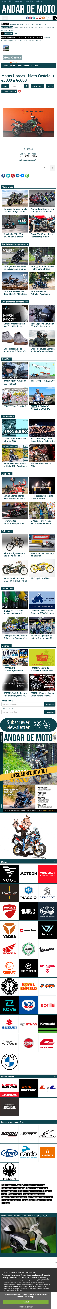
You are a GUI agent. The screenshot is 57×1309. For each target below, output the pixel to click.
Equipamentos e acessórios (14, 301)
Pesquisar (50, 704)
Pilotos (48, 1200)
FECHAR (26, 1302)
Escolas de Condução (11, 1200)
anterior (47, 37)
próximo (39, 40)
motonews (29, 27)
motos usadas (29, 24)
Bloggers (39, 1200)
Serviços (5, 1203)
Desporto (6, 473)
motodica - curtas (7, 30)
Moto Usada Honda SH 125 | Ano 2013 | (24, 1215)
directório (8, 33)
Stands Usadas (33, 1191)
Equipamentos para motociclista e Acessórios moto (24, 1188)
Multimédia (7, 416)
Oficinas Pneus (15, 1194)
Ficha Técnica (16, 1272)
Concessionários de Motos (13, 1191)
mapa (15, 33)
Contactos (35, 66)
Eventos (5, 645)
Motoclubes (28, 1200)
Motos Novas (9, 66)
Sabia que (6, 531)
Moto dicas (7, 588)
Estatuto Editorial (29, 1272)
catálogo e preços (16, 24)
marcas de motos (42, 24)
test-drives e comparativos (44, 27)
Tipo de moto (36, 86)
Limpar (5, 86)
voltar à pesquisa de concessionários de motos (17, 40)
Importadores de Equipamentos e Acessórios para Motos (26, 1197)
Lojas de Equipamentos (34, 1194)
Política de (25, 1307)
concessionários (7, 27)
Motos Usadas (23, 66)
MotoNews (7, 187)
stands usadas (19, 27)
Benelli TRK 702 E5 (28, 154)
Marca (49, 86)
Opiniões (6, 359)
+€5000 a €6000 (9, 91)
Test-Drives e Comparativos (14, 244)
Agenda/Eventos (23, 1185)
